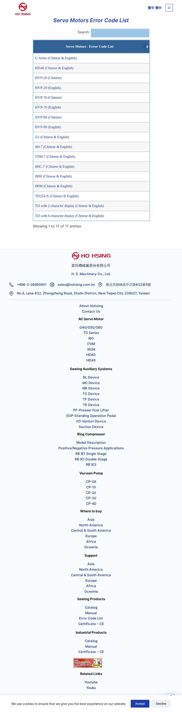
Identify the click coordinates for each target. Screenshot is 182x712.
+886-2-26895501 (32, 284)
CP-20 (91, 493)
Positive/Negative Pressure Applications (91, 448)
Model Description (91, 442)
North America (91, 525)
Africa (91, 541)
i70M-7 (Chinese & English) (55, 156)
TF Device (91, 399)
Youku (91, 688)
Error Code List (91, 618)
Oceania (91, 547)
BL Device (91, 377)
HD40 (91, 355)
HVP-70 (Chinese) (48, 97)
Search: (84, 32)
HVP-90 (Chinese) (48, 117)
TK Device (91, 405)
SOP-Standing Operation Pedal (91, 416)
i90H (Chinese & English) (53, 176)
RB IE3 (91, 464)
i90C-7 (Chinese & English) (54, 166)
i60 (91, 338)
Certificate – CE (91, 624)
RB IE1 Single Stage (91, 454)
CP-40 (91, 503)
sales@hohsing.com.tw (76, 284)
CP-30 (91, 498)
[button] (144, 46)
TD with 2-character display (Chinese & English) (69, 206)
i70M (91, 344)
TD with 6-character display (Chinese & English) (69, 216)
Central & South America (91, 530)
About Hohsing (91, 306)
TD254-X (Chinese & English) (57, 196)
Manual (91, 613)
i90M (91, 349)
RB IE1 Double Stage (91, 459)
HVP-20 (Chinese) (48, 78)
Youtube (91, 682)
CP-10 (91, 487)
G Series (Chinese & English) (56, 58)
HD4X (91, 360)
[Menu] (169, 8)
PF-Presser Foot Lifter (91, 410)
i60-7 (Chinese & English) (53, 147)
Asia (91, 519)
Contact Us (91, 311)
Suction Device (91, 427)
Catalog (91, 607)
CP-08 (91, 481)
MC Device (91, 383)
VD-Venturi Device (91, 421)
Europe (91, 536)
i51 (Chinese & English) (52, 137)
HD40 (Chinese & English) (54, 68)
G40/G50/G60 (91, 327)
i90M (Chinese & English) (53, 186)
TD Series (91, 333)
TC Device (91, 394)
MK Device (91, 388)
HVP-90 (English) (48, 127)
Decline (161, 703)
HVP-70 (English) (48, 107)
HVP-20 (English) (48, 88)
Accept (140, 703)
